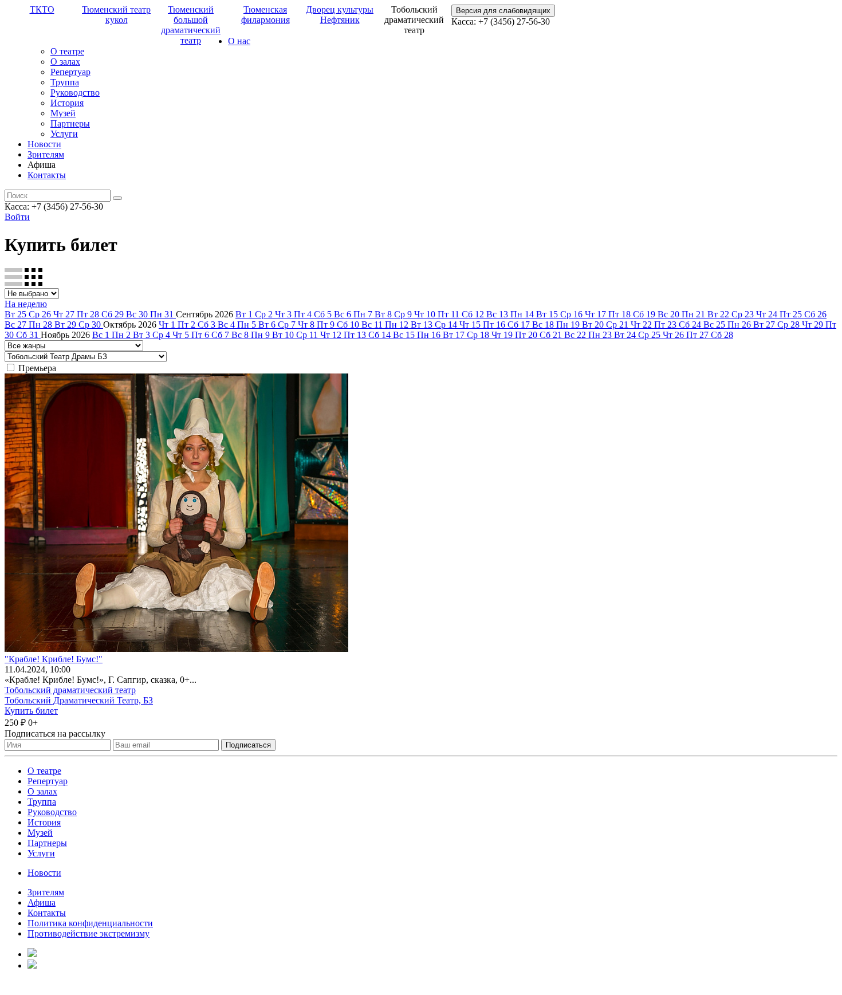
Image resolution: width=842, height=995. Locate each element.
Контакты (46, 175)
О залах (65, 61)
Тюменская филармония (265, 15)
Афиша (41, 902)
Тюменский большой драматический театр (191, 25)
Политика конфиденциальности (90, 923)
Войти (17, 217)
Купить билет (31, 710)
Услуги (64, 134)
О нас (239, 41)
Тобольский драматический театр (70, 690)
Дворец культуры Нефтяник (339, 15)
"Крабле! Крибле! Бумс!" (54, 659)
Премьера (37, 368)
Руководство (75, 92)
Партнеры (70, 123)
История (67, 103)
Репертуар (70, 72)
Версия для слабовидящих (503, 10)
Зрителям (45, 154)
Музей (63, 113)
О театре (67, 51)
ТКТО (42, 9)
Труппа (64, 82)
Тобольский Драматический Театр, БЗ (79, 700)
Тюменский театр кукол (116, 15)
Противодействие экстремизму (88, 933)
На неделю (26, 304)
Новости (44, 144)
